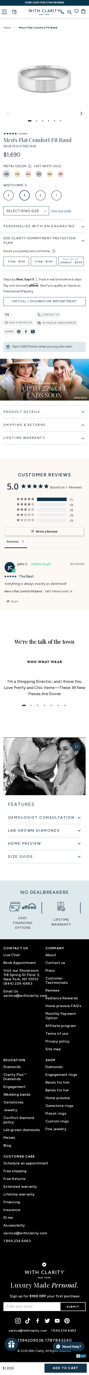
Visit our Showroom (20, 970)
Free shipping (15, 1171)
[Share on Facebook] (26, 331)
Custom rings (57, 1121)
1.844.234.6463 (17, 1241)
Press (50, 970)
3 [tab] (37, 705)
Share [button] (14, 601)
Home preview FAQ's (63, 1006)
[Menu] (4, 11)
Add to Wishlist (20, 322)
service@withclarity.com (23, 995)
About (50, 955)
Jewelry (10, 1110)
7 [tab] (65, 705)
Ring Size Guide (61, 210)
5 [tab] (51, 705)
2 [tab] (30, 705)
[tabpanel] (44, 687)
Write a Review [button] (47, 531)
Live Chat (11, 955)
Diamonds (12, 1067)
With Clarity (36, 1351)
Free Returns (14, 1179)
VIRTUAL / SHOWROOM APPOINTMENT (44, 301)
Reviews (52, 990)
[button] (29, 120)
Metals (9, 1137)
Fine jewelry (55, 1129)
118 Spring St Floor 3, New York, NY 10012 (21, 977)
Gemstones (13, 1102)
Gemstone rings (59, 1105)
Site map (53, 1049)
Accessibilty (14, 1225)
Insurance (12, 1210)
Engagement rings (61, 1074)
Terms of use (56, 1033)
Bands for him (57, 1082)
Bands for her (57, 1090)
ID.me (8, 1217)
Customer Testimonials (56, 980)
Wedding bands (17, 1094)
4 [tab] (44, 705)
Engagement (14, 1087)
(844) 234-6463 (17, 983)
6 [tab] (58, 705)
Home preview (57, 1098)
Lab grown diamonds (21, 1130)
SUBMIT (72, 1306)
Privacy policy (57, 1041)
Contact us (50, 314)
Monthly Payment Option (60, 1015)
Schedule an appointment (25, 1163)
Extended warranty (20, 1186)
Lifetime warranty (19, 1194)
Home (7, 27)
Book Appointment (19, 963)
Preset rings (55, 1113)
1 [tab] (24, 705)
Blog (7, 1145)
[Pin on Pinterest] (19, 331)
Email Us (10, 991)
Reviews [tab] (13, 541)
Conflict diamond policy (18, 1120)
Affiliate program (60, 1026)
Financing (11, 1202)
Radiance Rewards (61, 998)
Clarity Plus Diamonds (15, 1076)
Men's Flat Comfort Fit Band (23, 591)
